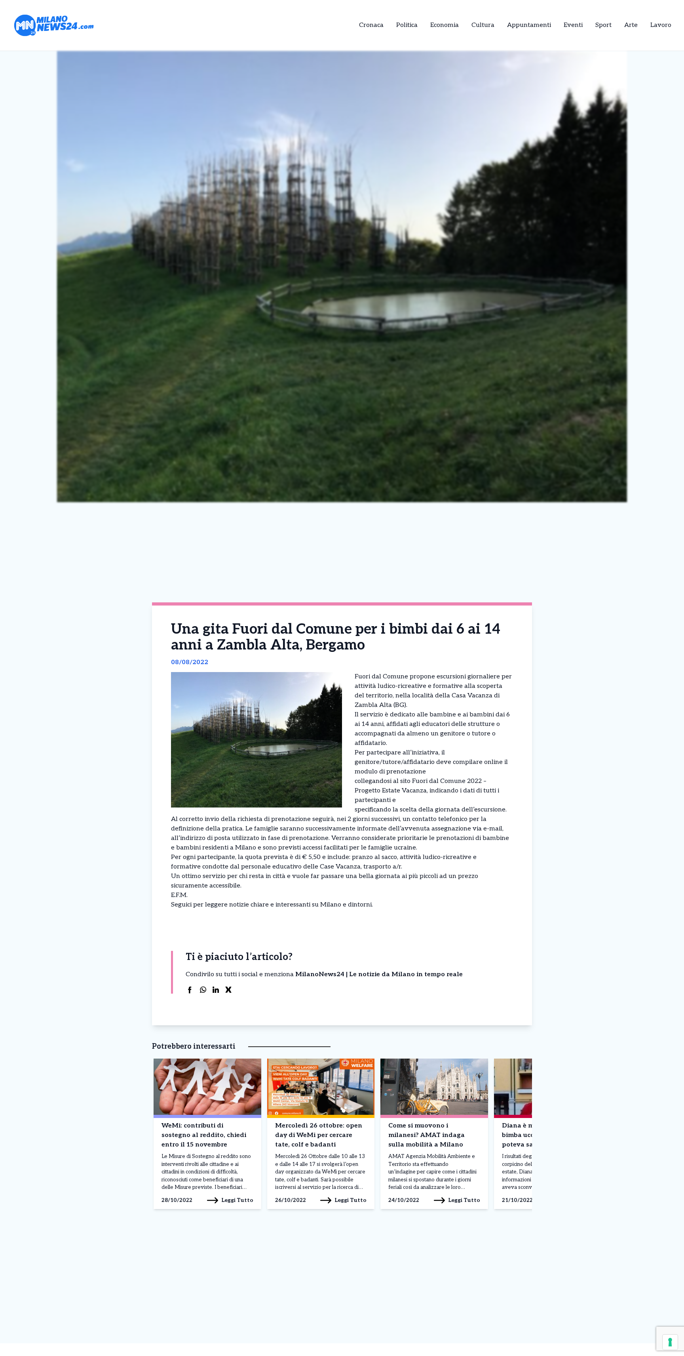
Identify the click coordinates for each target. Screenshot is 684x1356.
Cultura (482, 25)
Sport (603, 25)
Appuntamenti (529, 25)
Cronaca (371, 25)
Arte (631, 25)
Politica (407, 25)
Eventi (573, 25)
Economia (444, 25)
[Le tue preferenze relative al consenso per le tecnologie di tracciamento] (670, 1342)
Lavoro (660, 25)
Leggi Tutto (237, 1200)
